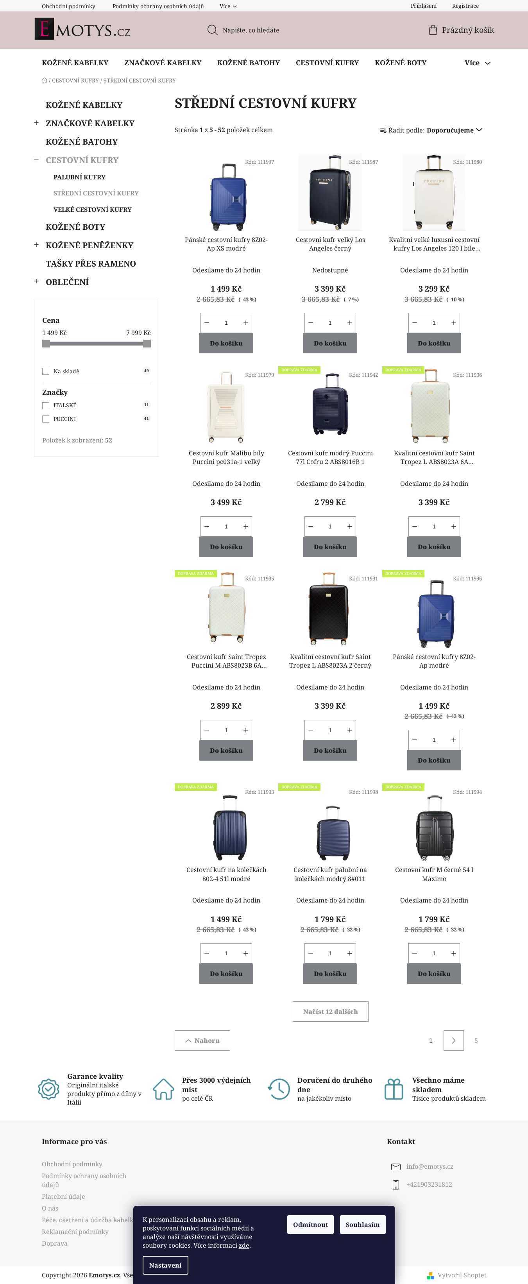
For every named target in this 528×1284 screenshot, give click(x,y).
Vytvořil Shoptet (462, 1275)
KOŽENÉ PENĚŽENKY (89, 245)
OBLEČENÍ (67, 281)
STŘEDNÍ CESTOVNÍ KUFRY (96, 193)
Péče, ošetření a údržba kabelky (89, 1220)
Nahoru (207, 1040)
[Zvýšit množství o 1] (246, 323)
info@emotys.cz (429, 1166)
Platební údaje (63, 1196)
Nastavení (165, 1265)
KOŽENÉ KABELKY (84, 104)
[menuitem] (75, 62)
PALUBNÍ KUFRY (80, 177)
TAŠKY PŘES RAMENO (91, 263)
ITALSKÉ (101, 405)
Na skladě (101, 371)
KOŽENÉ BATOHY (82, 141)
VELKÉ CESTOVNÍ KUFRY (93, 209)
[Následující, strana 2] (454, 1040)
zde (244, 1245)
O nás (50, 1208)
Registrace (465, 5)
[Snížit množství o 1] (207, 323)
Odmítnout (310, 1224)
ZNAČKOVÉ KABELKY (90, 123)
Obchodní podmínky (68, 6)
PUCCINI (101, 419)
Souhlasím (363, 1224)
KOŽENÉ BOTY (75, 226)
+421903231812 (429, 1184)
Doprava (55, 1243)
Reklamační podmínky (75, 1231)
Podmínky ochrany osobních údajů (158, 6)
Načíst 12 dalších (330, 1011)
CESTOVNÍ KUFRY (82, 159)
